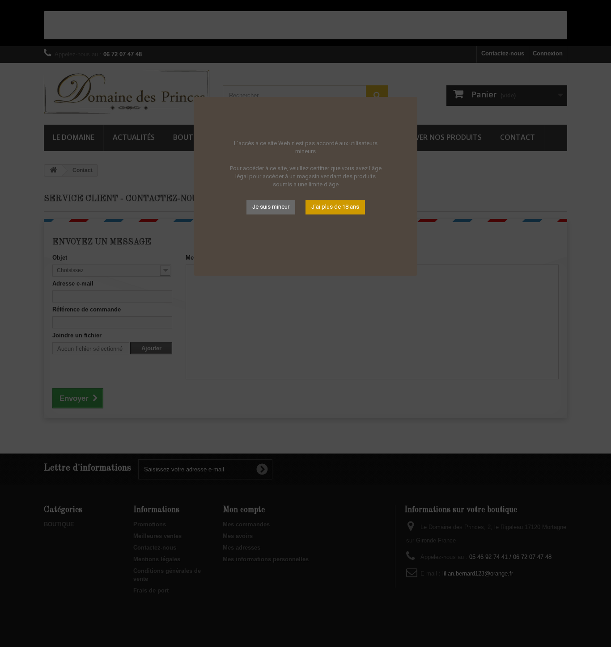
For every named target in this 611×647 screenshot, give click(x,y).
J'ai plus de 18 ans (335, 206)
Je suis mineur (270, 206)
